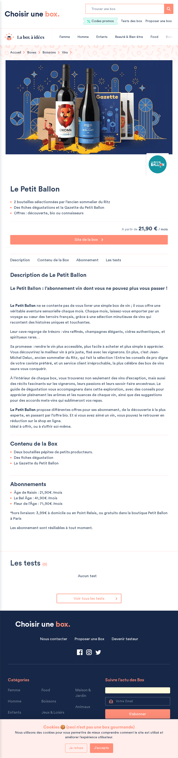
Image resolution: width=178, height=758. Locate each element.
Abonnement (87, 260)
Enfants (102, 37)
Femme (64, 37)
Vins (65, 52)
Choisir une (32, 14)
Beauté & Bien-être (129, 37)
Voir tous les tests (89, 598)
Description (20, 260)
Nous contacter (53, 639)
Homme (83, 37)
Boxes (31, 52)
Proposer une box (158, 21)
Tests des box (131, 21)
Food (154, 37)
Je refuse (76, 748)
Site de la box (87, 240)
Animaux (82, 707)
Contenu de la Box (53, 260)
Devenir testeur (125, 639)
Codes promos (103, 21)
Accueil (15, 52)
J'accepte (101, 748)
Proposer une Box (89, 639)
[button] (18, 116)
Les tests (113, 260)
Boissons (49, 52)
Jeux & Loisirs (52, 712)
